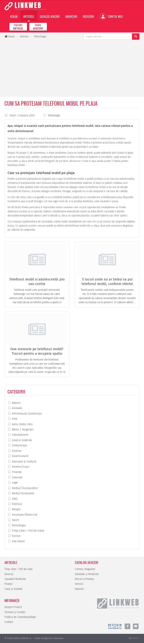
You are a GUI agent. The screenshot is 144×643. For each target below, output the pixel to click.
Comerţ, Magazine (85, 569)
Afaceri (16, 402)
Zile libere (18, 541)
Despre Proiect (13, 607)
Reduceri (88, 16)
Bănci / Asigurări (22, 429)
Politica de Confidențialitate (20, 617)
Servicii (79, 583)
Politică (16, 504)
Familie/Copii (20, 466)
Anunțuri (71, 16)
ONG (14, 498)
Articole (28, 16)
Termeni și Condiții (14, 612)
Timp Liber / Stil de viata (27, 530)
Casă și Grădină (21, 440)
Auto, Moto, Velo (22, 424)
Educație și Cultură (23, 461)
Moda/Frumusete (22, 493)
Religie (15, 509)
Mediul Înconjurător (24, 488)
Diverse (16, 450)
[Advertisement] (72, 68)
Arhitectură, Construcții (26, 413)
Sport (15, 520)
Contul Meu (115, 16)
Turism (15, 536)
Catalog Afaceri (50, 16)
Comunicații (19, 445)
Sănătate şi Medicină (87, 574)
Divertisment (19, 456)
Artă (14, 418)
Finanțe (16, 472)
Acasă (14, 16)
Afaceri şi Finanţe (84, 579)
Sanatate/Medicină (24, 514)
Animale (16, 408)
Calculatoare (19, 434)
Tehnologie (54, 115)
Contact (8, 622)
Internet (16, 477)
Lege (14, 482)
